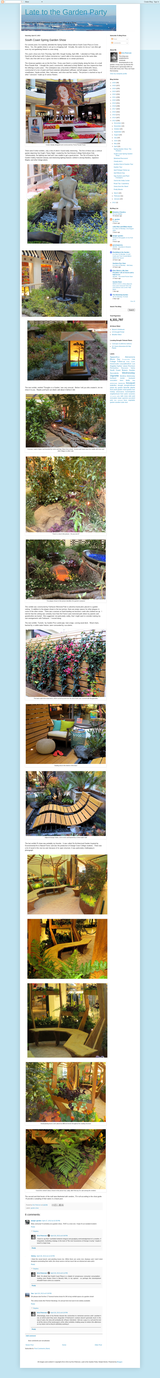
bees (121, 380)
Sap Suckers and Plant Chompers (121, 177)
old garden (113, 396)
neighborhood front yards (119, 394)
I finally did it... (118, 161)
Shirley (33, 1256)
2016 (114, 112)
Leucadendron (125, 364)
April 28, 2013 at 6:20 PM (59, 1313)
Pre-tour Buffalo (117, 214)
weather (118, 402)
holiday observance (117, 392)
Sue (32, 1293)
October (117, 129)
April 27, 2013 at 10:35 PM (51, 1221)
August (116, 135)
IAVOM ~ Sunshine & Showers (122, 247)
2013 (114, 120)
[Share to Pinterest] (62, 1205)
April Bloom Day (119, 173)
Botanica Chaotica (119, 212)
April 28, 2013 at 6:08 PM (59, 1236)
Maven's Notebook (118, 329)
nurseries (132, 394)
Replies (35, 1231)
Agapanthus (115, 357)
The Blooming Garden (120, 295)
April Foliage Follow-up (122, 170)
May (115, 143)
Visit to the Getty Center (122, 180)
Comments (117, 43)
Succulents (114, 373)
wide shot (124, 402)
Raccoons (124, 368)
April (116, 146)
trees (125, 400)
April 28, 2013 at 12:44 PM (46, 1256)
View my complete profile (118, 74)
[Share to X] (57, 1205)
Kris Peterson (42, 1236)
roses (126, 396)
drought (120, 385)
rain (121, 396)
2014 (114, 117)
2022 (114, 94)
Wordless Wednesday (127, 376)
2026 (114, 83)
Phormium (131, 366)
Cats (133, 359)
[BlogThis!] (55, 1205)
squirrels (125, 398)
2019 (114, 103)
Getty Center (130, 361)
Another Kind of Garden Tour (123, 164)
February (117, 196)
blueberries (121, 383)
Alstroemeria (130, 357)
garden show (35, 1208)
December (118, 123)
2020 (114, 100)
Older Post (98, 1345)
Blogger (119, 1362)
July (115, 138)
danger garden (36, 1221)
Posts (115, 39)
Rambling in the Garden (121, 252)
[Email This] (53, 1205)
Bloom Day (115, 359)
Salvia (133, 368)
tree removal (118, 400)
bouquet (130, 383)
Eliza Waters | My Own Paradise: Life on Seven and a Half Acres (123, 273)
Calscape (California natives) (122, 344)
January (117, 199)
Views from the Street (121, 186)
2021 (114, 97)
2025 (114, 85)
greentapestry (118, 245)
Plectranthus (114, 368)
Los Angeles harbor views (122, 365)
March (116, 193)
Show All (132, 301)
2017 (114, 109)
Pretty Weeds (118, 189)
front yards (113, 389)
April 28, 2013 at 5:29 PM (43, 1293)
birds (128, 380)
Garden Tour (118, 167)
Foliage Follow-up (117, 361)
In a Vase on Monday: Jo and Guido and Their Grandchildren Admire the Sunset (122, 256)
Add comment (31, 1336)
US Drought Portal (118, 332)
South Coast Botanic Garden (122, 370)
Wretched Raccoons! (121, 158)
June (116, 141)
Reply (33, 1227)
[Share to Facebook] (60, 1205)
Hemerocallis (114, 364)
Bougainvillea (126, 359)
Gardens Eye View (119, 263)
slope (120, 398)
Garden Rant (117, 282)
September (118, 132)
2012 (114, 202)
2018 (114, 106)
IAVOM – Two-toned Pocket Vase (123, 276)
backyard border (117, 378)
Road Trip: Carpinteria (121, 183)
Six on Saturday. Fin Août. (120, 296)
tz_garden (116, 219)
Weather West (116, 334)
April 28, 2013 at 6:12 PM (59, 1273)
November (118, 126)
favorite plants (129, 387)
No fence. (115, 221)
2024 (114, 88)
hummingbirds (130, 392)
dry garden (119, 387)
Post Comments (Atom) (42, 1348)
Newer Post (30, 1345)
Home (64, 1345)
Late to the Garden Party (66, 12)
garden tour (131, 389)
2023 (114, 91)
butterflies (113, 385)
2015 (114, 115)
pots (118, 396)
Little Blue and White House (122, 227)
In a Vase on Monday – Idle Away (123, 265)
